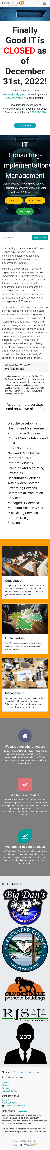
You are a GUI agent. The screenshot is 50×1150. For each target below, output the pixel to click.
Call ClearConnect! (25, 125)
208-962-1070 (38, 112)
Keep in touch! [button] (40, 237)
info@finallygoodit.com (14, 1106)
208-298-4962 (14, 97)
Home (4, 1082)
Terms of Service (9, 1091)
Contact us (35, 200)
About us (14, 200)
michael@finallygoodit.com (17, 94)
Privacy (5, 1088)
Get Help (25, 211)
